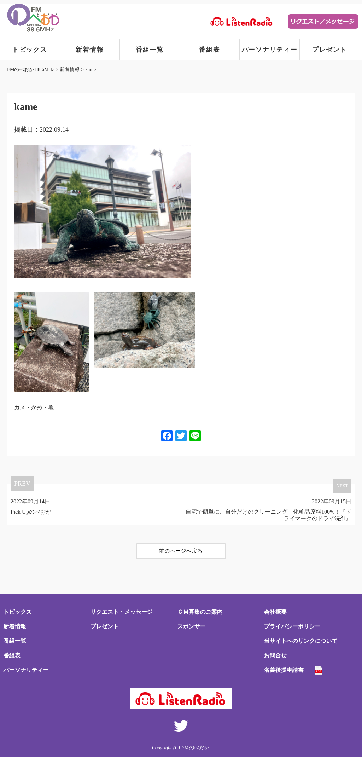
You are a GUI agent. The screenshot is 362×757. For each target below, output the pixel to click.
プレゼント (329, 49)
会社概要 (275, 612)
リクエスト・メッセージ (121, 612)
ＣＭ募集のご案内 (200, 612)
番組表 (209, 49)
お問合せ (275, 655)
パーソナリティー (270, 49)
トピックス (29, 49)
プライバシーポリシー (292, 626)
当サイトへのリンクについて (301, 641)
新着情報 (90, 49)
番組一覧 (150, 49)
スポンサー (191, 626)
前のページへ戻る (181, 551)
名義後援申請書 (284, 670)
